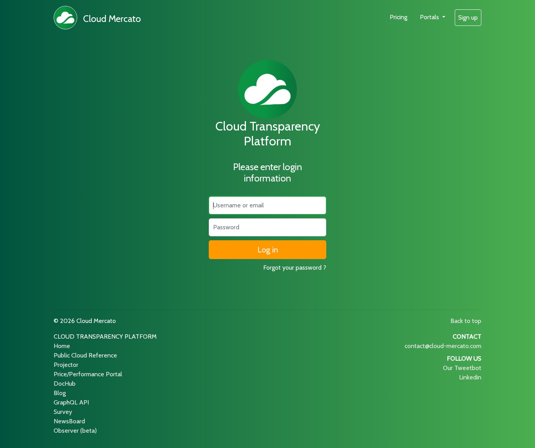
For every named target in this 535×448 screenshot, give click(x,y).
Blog (60, 393)
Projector (66, 364)
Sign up (468, 17)
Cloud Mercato (112, 18)
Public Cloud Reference (85, 355)
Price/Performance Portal (88, 374)
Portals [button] (430, 17)
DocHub (65, 383)
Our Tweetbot (462, 368)
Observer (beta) (75, 430)
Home (62, 346)
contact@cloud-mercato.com (443, 346)
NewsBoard (69, 421)
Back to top (465, 321)
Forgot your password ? (294, 267)
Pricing (398, 17)
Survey (63, 411)
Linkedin (470, 377)
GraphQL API (71, 402)
